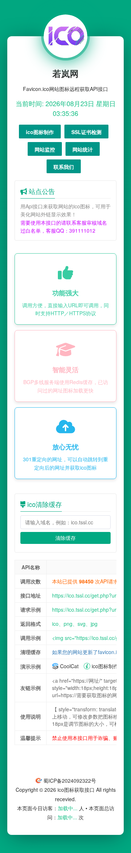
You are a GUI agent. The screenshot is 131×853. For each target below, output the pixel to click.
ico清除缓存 (43, 504)
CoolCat (69, 666)
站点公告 (41, 191)
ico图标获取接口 (76, 789)
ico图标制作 (104, 666)
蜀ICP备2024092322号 (69, 780)
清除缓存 (65, 537)
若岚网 (65, 73)
